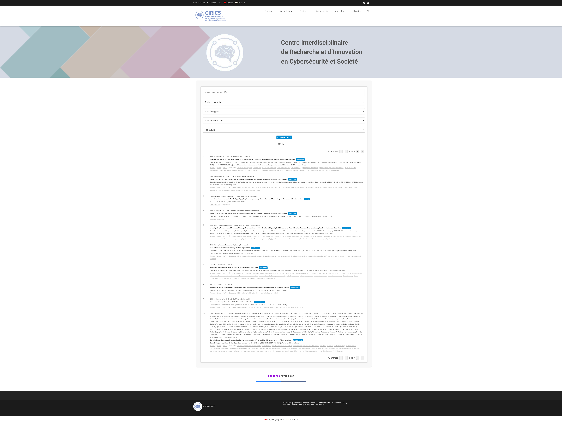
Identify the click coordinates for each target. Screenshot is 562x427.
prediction (280, 170)
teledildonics (270, 278)
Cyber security (296, 168)
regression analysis (341, 187)
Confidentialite (199, 2)
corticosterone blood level (219, 348)
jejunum (305, 348)
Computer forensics (283, 168)
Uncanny (220, 190)
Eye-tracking (261, 187)
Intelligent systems (306, 276)
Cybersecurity (339, 168)
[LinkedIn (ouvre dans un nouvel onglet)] (367, 2)
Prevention (288, 170)
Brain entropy (242, 307)
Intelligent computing (268, 170)
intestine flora (296, 348)
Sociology (322, 170)
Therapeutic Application (297, 239)
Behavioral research (269, 168)
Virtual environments (242, 190)
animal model (256, 346)
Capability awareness (302, 273)
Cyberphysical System (326, 168)
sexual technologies (226, 278)
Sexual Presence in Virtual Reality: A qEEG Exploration (230, 248)
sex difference (296, 351)
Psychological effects (326, 187)
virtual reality (256, 190)
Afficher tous (284, 144)
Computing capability (318, 273)
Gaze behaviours (272, 187)
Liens (219, 168)
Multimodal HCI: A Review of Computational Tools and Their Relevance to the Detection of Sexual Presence (249, 287)
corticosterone (351, 346)
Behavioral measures (253, 236)
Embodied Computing (249, 187)
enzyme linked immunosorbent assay (250, 348)
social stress (317, 351)
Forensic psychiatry (253, 170)
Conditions (211, 2)
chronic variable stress (311, 346)
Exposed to (272, 256)
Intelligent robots (293, 276)
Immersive (303, 187)
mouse (229, 351)
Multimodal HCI (252, 293)
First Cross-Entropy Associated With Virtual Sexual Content (231, 302)
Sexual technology (239, 278)
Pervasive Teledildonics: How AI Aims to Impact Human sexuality (234, 267)
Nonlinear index (313, 187)
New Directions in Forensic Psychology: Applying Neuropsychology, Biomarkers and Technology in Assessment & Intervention (256, 199)
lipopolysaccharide (315, 348)
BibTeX (225, 168)
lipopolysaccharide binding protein (334, 348)
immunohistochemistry (282, 348)
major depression (216, 351)
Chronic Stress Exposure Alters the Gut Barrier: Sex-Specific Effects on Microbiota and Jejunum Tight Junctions (251, 340)
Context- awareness (333, 273)
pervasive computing (335, 276)
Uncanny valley (229, 190)
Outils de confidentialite (292, 404)
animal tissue (266, 346)
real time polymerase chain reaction (277, 351)
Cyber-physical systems (310, 168)
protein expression (257, 351)
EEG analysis (241, 293)
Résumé (212, 168)
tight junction (327, 351)
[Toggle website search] (368, 11)
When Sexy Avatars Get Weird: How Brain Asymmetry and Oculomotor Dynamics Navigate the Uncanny (248, 179)
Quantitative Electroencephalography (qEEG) (260, 239)
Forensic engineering (239, 170)
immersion (278, 307)
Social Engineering (311, 170)
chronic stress (298, 346)
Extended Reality (225, 170)
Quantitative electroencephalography (230, 239)
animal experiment (244, 346)
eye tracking (269, 307)
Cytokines (232, 348)
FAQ (219, 2)
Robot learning (348, 276)
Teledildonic (261, 278)
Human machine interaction (289, 187)
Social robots (251, 278)
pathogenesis (245, 351)
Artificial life (257, 168)
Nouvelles (287, 402)
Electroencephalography (290, 236)
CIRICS (212, 406)
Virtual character (339, 256)
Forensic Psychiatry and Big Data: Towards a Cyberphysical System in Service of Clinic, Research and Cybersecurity (252, 159)
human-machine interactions (228, 276)
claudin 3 (323, 346)
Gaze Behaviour (318, 236)
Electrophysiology (306, 236)
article (274, 346)
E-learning (277, 236)
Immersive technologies (285, 256)
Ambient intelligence (244, 273)
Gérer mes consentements (305, 402)
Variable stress (338, 351)
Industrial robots (265, 276)
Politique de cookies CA (314, 404)
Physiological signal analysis (268, 293)
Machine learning (353, 348)
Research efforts (299, 170)
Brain (239, 187)
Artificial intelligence (244, 168)
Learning (348, 236)
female (265, 348)
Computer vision (267, 236)
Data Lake (348, 168)
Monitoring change (320, 276)
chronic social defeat (284, 346)
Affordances (241, 236)
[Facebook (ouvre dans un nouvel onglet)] (364, 2)
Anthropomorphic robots (261, 273)
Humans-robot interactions (248, 276)
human (271, 348)
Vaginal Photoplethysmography (317, 239)
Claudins (330, 346)
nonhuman (236, 351)
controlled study (339, 346)
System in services (332, 170)
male (224, 351)
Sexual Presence (282, 239)
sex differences (307, 351)
